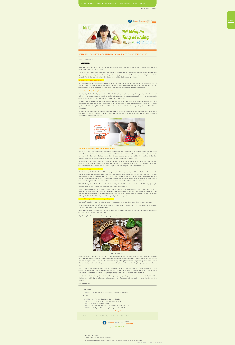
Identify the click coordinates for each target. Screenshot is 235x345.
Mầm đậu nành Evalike (102, 303)
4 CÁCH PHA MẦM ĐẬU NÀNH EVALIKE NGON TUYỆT (112, 305)
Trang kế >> (119, 311)
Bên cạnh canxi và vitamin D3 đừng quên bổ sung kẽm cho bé (112, 54)
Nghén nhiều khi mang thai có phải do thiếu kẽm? (110, 308)
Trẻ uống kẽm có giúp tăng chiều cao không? (108, 301)
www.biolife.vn (113, 339)
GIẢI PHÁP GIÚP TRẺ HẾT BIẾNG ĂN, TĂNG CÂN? (111, 293)
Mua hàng (231, 20)
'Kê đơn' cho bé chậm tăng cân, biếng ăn (107, 299)
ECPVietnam (159, 342)
